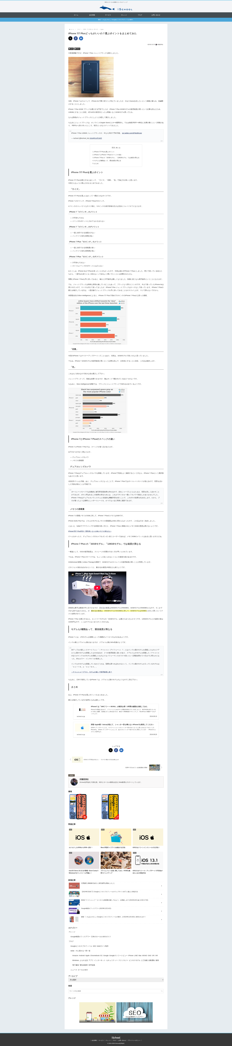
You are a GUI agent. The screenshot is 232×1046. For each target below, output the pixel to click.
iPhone (78, 48)
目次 (113, 148)
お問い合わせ (122, 1040)
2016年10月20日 (96, 138)
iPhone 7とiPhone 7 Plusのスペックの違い (108, 154)
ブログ (114, 1040)
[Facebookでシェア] (76, 38)
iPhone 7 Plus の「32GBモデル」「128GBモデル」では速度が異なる (116, 157)
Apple (71, 48)
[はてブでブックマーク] (81, 38)
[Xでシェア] (70, 38)
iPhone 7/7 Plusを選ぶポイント (104, 151)
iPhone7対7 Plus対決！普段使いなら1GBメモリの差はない (89, 531)
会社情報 (94, 1040)
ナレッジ (108, 1040)
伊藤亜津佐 (84, 779)
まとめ (96, 163)
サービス (101, 1040)
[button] (161, 991)
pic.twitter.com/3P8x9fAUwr (132, 133)
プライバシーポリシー (134, 1040)
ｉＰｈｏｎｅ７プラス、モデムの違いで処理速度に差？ (91, 672)
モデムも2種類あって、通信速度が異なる (107, 160)
